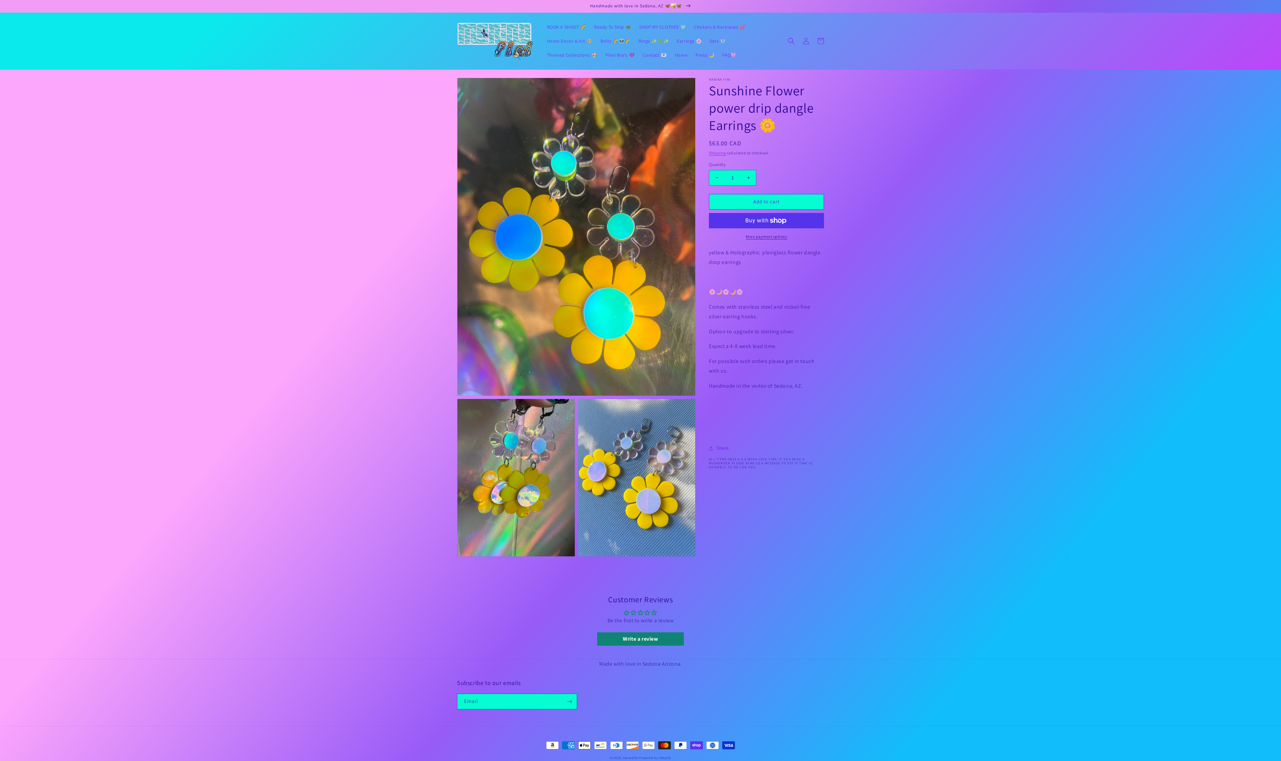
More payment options (766, 236)
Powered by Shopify (655, 758)
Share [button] (723, 448)
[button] (791, 41)
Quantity (717, 164)
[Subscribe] (569, 701)
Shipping (717, 152)
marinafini (630, 758)
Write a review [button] (640, 638)
